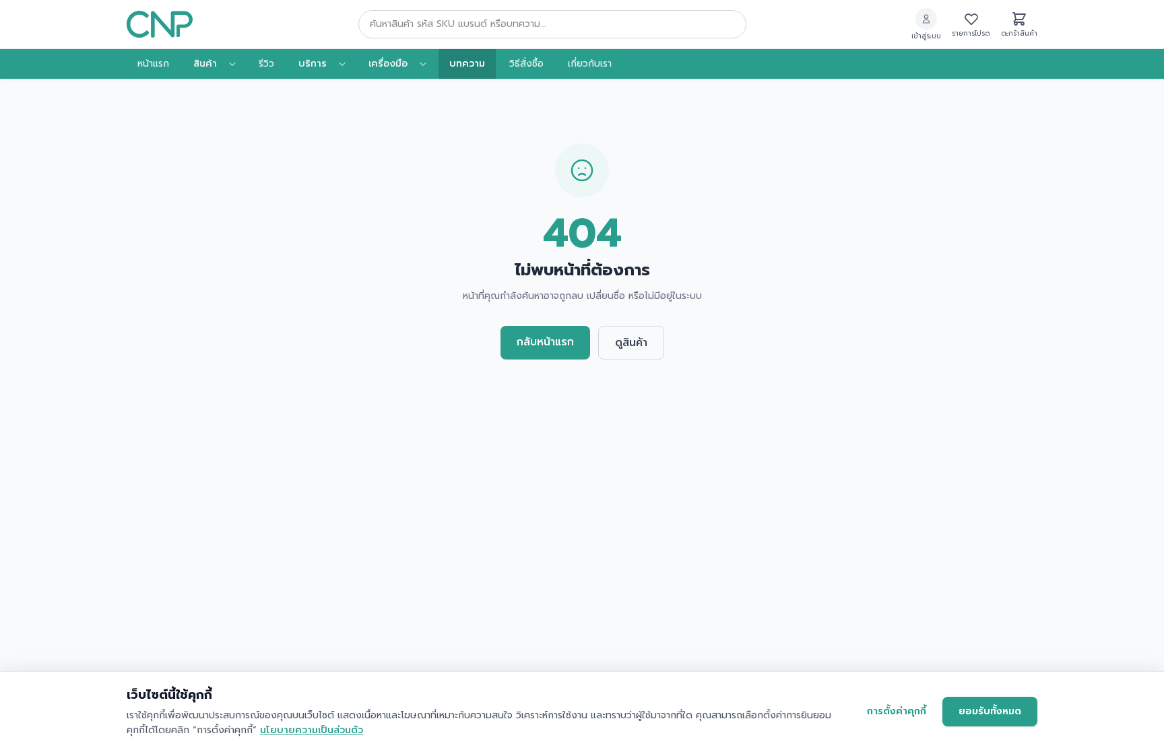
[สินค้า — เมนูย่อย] (236, 64)
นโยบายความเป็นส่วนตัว (311, 730)
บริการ (312, 64)
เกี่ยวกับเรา (590, 64)
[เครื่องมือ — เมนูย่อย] (427, 64)
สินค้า (205, 64)
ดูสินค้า (631, 343)
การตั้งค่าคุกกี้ (896, 711)
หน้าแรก (153, 64)
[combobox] (552, 24)
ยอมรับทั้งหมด (990, 711)
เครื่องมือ (388, 64)
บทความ (467, 64)
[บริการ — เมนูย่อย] (346, 64)
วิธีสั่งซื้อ (526, 64)
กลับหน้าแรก (545, 342)
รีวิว (266, 64)
